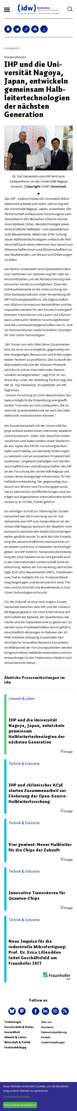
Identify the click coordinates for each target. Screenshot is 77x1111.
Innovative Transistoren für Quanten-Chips (37, 895)
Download (58, 186)
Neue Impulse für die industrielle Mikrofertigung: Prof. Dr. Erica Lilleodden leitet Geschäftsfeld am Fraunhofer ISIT (37, 952)
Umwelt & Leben (15, 1037)
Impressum (47, 1027)
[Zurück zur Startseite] (38, 9)
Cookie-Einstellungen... (17, 1097)
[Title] (26, 29)
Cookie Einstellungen (53, 1042)
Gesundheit (12, 1032)
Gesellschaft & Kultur (19, 1027)
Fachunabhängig (15, 1047)
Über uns (46, 1022)
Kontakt (45, 1037)
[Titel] (8, 29)
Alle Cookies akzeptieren (20, 1105)
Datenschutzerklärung (54, 1032)
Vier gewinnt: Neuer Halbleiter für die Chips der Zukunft (40, 847)
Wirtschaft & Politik (17, 1042)
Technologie (12, 1022)
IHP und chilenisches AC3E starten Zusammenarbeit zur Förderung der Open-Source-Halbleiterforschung (38, 793)
